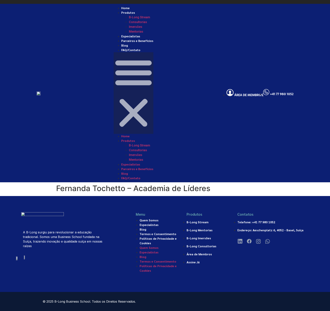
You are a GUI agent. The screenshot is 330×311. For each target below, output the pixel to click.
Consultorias (138, 22)
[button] (133, 93)
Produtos (128, 12)
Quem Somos (149, 220)
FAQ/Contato (130, 50)
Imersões (135, 27)
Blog (124, 45)
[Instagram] (258, 240)
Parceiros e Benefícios (137, 41)
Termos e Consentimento (158, 234)
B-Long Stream (139, 17)
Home (125, 8)
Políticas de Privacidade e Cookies (158, 240)
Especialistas (130, 36)
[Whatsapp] (267, 240)
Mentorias (136, 31)
